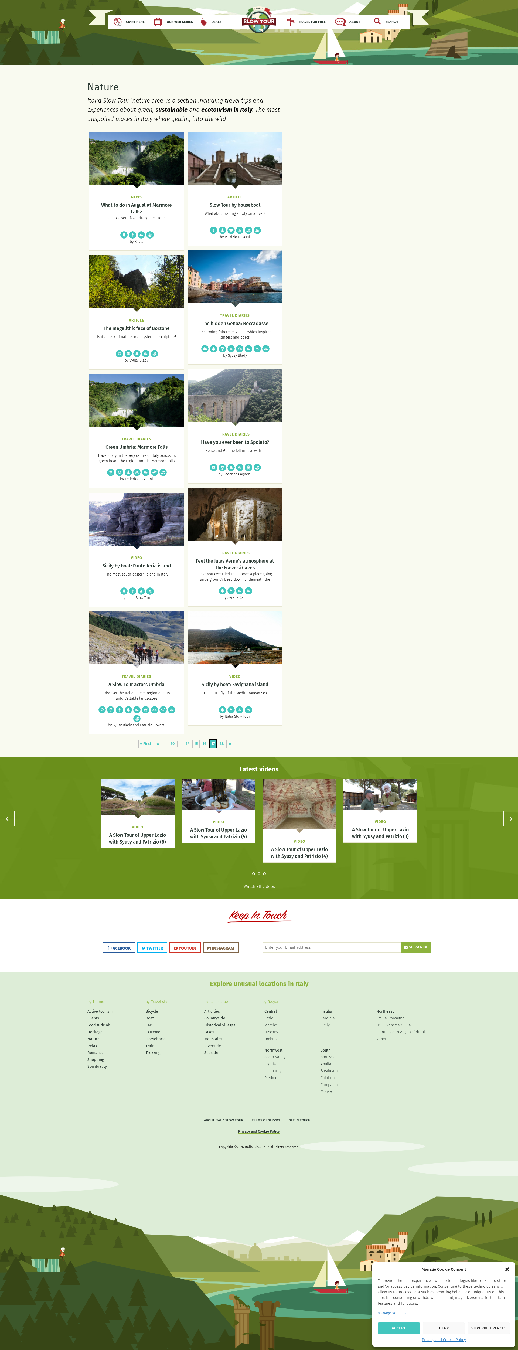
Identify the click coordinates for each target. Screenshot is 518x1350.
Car (149, 1025)
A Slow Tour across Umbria (136, 685)
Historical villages (265, 348)
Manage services (392, 1313)
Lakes (209, 1032)
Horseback (154, 472)
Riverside (150, 234)
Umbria (270, 1039)
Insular (327, 1011)
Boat (239, 230)
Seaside (257, 348)
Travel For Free (312, 22)
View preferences (488, 1328)
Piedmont (272, 1078)
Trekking (141, 234)
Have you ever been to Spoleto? (235, 442)
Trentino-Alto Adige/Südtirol (400, 1032)
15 (196, 744)
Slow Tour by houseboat (235, 205)
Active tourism (132, 234)
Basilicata (329, 1071)
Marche (270, 1025)
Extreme (163, 709)
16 (204, 744)
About (354, 22)
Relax (204, 348)
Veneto (382, 1039)
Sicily (325, 1025)
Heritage (128, 353)
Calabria (328, 1078)
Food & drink (222, 348)
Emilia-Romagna (390, 1018)
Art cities (212, 1011)
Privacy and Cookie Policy (444, 1340)
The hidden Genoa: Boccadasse (235, 324)
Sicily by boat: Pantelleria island (136, 566)
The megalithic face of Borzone (137, 328)
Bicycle (239, 348)
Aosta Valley (274, 1057)
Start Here (135, 22)
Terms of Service (266, 1120)
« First (145, 744)
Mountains (248, 590)
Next (510, 818)
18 (222, 744)
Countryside (248, 230)
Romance (231, 230)
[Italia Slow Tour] (259, 22)
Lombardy (272, 1071)
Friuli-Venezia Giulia (393, 1025)
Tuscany (271, 1032)
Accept (399, 1328)
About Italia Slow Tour (223, 1120)
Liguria (270, 1064)
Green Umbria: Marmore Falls (136, 447)
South (325, 1050)
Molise (326, 1091)
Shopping (95, 1059)
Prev (7, 818)
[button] (507, 1269)
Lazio (268, 1018)
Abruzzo (327, 1057)
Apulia (326, 1064)
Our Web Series (180, 22)
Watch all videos (259, 886)
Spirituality (119, 353)
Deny (444, 1328)
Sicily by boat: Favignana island (235, 685)
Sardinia (328, 1018)
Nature (123, 234)
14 (188, 744)
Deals (216, 22)
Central (270, 1011)
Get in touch (300, 1120)
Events (93, 1018)
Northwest (273, 1050)
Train (248, 467)
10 (173, 744)
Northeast (385, 1011)
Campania (329, 1085)
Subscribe (418, 947)
